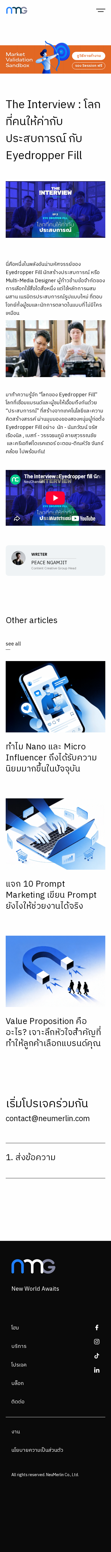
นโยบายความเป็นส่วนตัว (37, 1450)
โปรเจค (19, 1365)
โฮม (15, 1328)
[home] (15, 10)
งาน (15, 1432)
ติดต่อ (17, 1402)
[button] (101, 10)
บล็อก (17, 1383)
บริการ (18, 1346)
